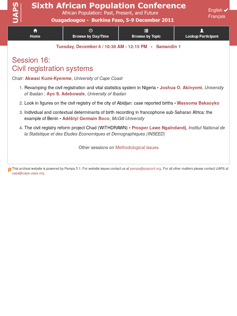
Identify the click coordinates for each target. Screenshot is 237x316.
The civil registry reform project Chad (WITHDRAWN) (76, 127)
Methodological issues (137, 147)
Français (216, 16)
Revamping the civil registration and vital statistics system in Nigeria (90, 87)
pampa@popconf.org (145, 168)
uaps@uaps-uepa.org (28, 173)
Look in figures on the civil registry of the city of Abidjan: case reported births (98, 103)
